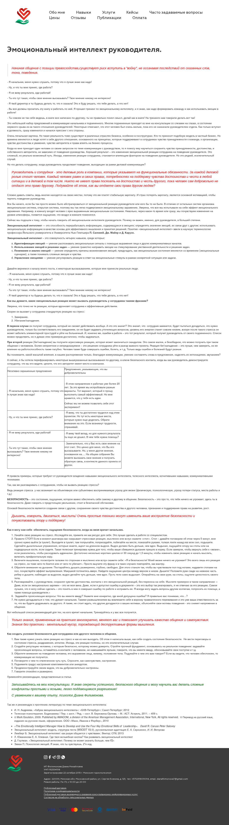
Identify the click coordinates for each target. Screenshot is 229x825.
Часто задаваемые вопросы (176, 13)
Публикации (109, 18)
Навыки (83, 13)
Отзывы (78, 18)
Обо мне (57, 13)
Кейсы (132, 13)
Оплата (139, 18)
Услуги (108, 13)
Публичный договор (55, 788)
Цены (54, 18)
